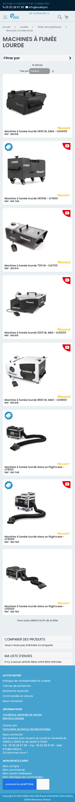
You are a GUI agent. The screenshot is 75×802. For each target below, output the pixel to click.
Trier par (24, 71)
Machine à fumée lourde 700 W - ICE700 (31, 265)
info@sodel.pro (38, 7)
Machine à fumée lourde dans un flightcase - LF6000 (34, 607)
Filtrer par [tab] (12, 58)
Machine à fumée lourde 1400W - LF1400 (31, 198)
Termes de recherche (17, 686)
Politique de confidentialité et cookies (27, 681)
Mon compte (11, 766)
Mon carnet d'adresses (17, 773)
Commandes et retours (18, 696)
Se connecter (38, 13)
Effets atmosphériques (50, 27)
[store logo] (14, 16)
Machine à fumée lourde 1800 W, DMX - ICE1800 (36, 400)
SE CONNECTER (39, 3)
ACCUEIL (8, 3)
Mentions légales (13, 718)
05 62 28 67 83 (14, 7)
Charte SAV (10, 725)
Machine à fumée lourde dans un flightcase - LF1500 (34, 468)
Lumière (24, 27)
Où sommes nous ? (15, 752)
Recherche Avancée (16, 691)
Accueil (7, 27)
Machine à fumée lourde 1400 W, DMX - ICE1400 (36, 131)
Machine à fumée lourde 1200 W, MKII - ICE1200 (35, 332)
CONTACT (21, 3)
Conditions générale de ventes (22, 714)
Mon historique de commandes (23, 777)
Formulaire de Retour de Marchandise (26, 729)
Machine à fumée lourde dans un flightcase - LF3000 (34, 538)
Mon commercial (14, 770)
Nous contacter (13, 701)
